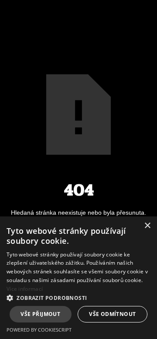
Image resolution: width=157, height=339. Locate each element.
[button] (78, 297)
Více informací (25, 288)
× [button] (147, 226)
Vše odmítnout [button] (112, 314)
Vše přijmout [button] (40, 314)
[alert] (78, 277)
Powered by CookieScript (39, 329)
